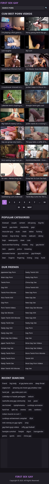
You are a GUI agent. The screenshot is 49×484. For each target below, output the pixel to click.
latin (4, 249)
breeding (28, 249)
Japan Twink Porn (8, 343)
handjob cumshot (9, 431)
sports (12, 436)
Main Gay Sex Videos (9, 338)
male (24, 231)
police (19, 249)
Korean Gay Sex (7, 348)
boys (4, 240)
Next (29, 207)
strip (26, 423)
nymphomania (19, 405)
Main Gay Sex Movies (33, 307)
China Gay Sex (31, 282)
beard (4, 227)
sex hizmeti (6, 405)
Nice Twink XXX (7, 297)
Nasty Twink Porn (8, 353)
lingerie (11, 258)
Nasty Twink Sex (7, 323)
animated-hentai (8, 253)
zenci (19, 436)
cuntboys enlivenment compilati (14, 418)
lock (29, 401)
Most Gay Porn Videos (34, 363)
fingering (20, 258)
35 (19, 207)
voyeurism (6, 388)
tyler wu (15, 410)
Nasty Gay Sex (31, 323)
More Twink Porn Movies (35, 353)
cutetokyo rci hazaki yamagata (13, 396)
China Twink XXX (32, 287)
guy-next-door (23, 253)
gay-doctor (40, 245)
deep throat (39, 383)
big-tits (41, 223)
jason (36, 401)
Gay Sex (28, 338)
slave (22, 240)
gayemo (11, 249)
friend (4, 383)
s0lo (30, 410)
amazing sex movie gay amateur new (27, 388)
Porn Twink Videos (8, 307)
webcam (32, 236)
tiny (31, 245)
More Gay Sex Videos (33, 348)
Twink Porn (5, 282)
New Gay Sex (30, 297)
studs (18, 231)
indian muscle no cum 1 (11, 414)
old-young (32, 223)
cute (28, 240)
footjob (21, 431)
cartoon (22, 223)
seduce (31, 396)
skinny (40, 236)
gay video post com (19, 392)
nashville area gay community (13, 401)
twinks (24, 236)
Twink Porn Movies (8, 292)
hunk (43, 258)
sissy (36, 258)
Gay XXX (4, 287)
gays (33, 227)
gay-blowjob (36, 253)
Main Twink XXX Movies (10, 368)
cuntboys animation (35, 405)
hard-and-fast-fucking (10, 245)
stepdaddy (24, 227)
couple (14, 223)
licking (29, 258)
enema (23, 410)
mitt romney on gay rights (12, 423)
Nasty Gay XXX (7, 328)
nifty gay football (28, 427)
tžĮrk (31, 418)
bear (4, 258)
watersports (13, 240)
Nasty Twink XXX (32, 272)
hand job (5, 392)
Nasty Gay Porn (31, 277)
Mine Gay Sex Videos (33, 343)
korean (5, 236)
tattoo (31, 231)
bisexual (5, 223)
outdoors (37, 410)
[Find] (46, 7)
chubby (25, 245)
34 (44, 202)
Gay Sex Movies (7, 313)
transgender (38, 431)
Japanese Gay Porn (8, 272)
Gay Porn (4, 302)
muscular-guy (7, 231)
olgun (29, 431)
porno (4, 436)
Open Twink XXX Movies (10, 318)
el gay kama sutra (26, 383)
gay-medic (14, 227)
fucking (39, 231)
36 (24, 207)
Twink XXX (29, 358)
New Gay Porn (31, 292)
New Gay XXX (30, 313)
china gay (27, 436)
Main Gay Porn (7, 277)
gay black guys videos (10, 427)
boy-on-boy (14, 236)
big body (13, 383)
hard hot (5, 410)
